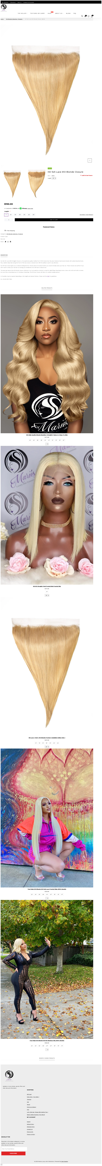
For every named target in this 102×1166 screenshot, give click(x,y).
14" (10, 214)
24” (33, 214)
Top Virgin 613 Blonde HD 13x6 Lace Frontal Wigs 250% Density (47, 889)
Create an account (28, 2)
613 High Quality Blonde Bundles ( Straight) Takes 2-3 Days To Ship (47, 435)
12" (6, 214)
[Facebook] (8, 242)
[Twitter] (5, 242)
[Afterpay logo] (23, 209)
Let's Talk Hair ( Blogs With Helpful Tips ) (37, 1112)
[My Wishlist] (88, 16)
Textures (29, 1099)
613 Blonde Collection (11, 19)
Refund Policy (30, 1124)
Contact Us (30, 1129)
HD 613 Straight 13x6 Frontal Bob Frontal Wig (47, 586)
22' (29, 214)
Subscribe (13, 1153)
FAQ (48, 276)
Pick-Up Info (30, 1131)
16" (15, 214)
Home (2, 19)
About (28, 1104)
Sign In (19, 2)
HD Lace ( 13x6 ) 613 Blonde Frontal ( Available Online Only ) (47, 737)
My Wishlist (5, 2)
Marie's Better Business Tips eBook (36, 1114)
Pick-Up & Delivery (31, 1107)
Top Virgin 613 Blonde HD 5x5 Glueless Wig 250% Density (47, 1040)
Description (4, 255)
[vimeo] (10, 242)
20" (24, 214)
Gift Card (29, 1094)
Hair (28, 1102)
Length (49, 178)
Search (28, 1121)
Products (20, 19)
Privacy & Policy (31, 1134)
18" (20, 214)
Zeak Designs (64, 1161)
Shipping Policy (31, 1126)
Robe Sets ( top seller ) (33, 1097)
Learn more (30, 208)
